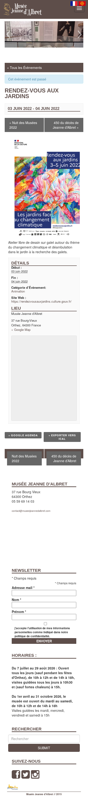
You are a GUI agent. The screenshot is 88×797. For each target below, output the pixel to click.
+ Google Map (21, 329)
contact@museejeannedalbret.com (31, 511)
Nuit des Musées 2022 (23, 125)
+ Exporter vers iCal (62, 437)
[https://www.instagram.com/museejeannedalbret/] (35, 774)
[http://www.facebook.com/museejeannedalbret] (16, 774)
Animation (18, 291)
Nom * (16, 599)
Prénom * (19, 611)
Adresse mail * (23, 587)
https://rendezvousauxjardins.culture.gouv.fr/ (41, 301)
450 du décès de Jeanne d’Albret (66, 125)
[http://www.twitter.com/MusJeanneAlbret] (25, 774)
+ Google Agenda (23, 435)
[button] (8, 34)
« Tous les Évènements (24, 67)
